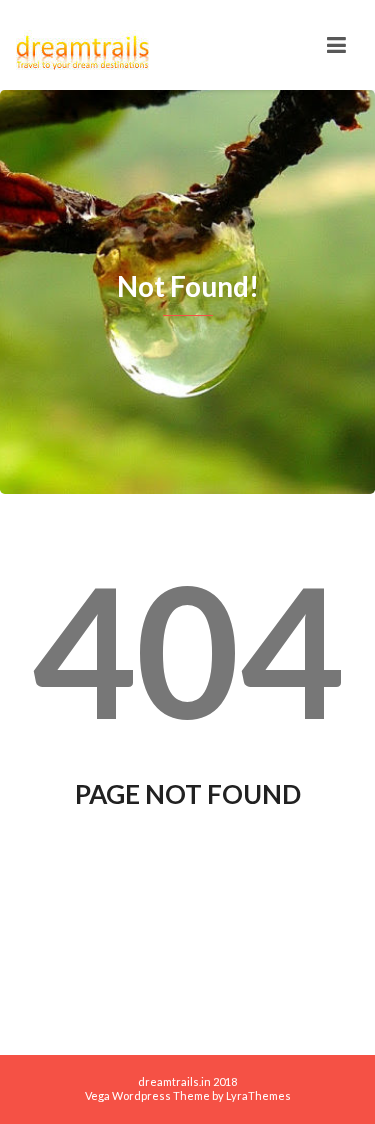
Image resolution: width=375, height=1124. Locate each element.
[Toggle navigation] (336, 45)
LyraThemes (258, 1095)
